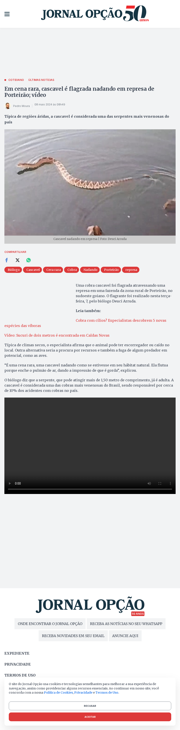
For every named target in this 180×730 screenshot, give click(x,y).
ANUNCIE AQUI (125, 636)
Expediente (16, 653)
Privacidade (17, 664)
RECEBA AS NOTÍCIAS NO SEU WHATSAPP (126, 624)
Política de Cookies (58, 692)
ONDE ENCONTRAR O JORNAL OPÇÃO (50, 624)
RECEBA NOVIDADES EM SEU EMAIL (73, 636)
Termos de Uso (106, 692)
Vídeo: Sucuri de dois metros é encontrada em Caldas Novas (57, 335)
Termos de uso (20, 675)
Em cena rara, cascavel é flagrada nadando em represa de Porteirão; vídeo (79, 91)
